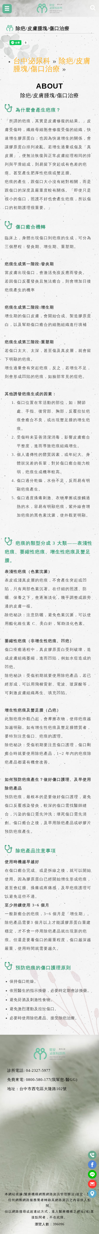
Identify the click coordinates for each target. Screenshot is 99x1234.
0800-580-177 (38, 1080)
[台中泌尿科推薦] (49, 8)
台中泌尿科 (31, 61)
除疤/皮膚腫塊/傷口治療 (52, 65)
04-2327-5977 (38, 1070)
